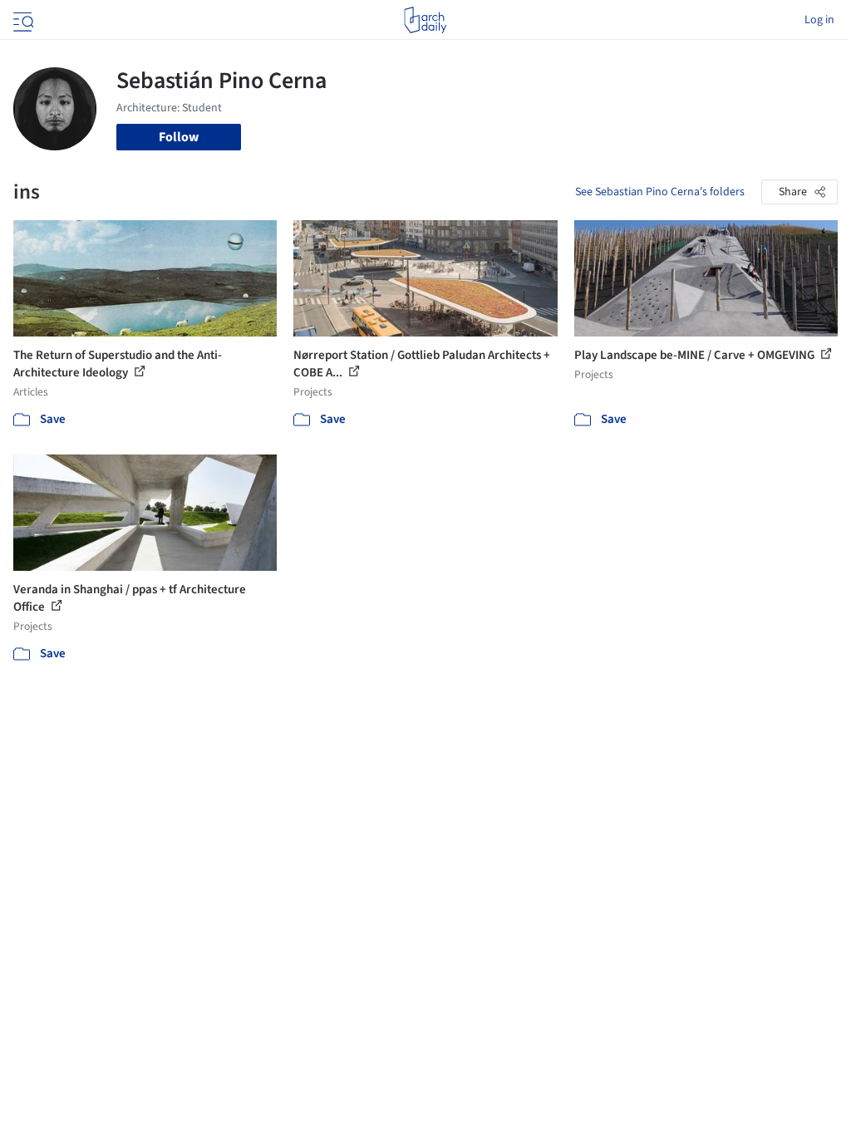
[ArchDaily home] (425, 20)
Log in (819, 20)
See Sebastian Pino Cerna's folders (660, 192)
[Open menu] (21, 20)
